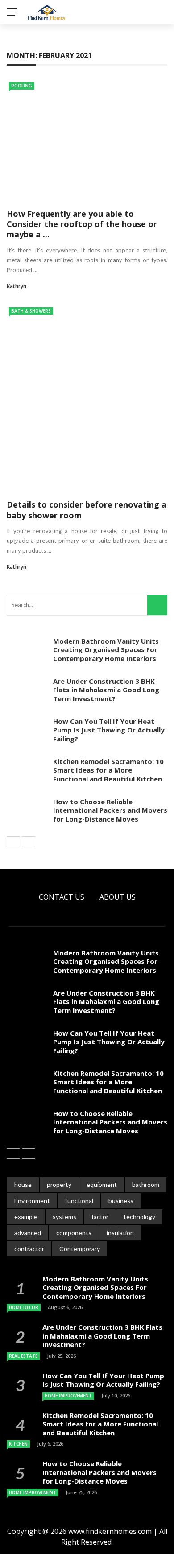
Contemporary (79, 1248)
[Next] (28, 841)
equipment (102, 1184)
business (120, 1200)
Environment (32, 1200)
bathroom (145, 1184)
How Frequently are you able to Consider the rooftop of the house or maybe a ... (82, 224)
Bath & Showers (31, 311)
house (23, 1184)
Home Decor (23, 1307)
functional (79, 1200)
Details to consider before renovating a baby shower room (86, 509)
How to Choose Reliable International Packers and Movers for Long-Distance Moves (110, 810)
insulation (120, 1232)
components (73, 1232)
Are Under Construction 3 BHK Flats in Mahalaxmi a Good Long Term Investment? (106, 690)
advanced (27, 1232)
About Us (117, 897)
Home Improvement (68, 1396)
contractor (29, 1248)
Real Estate (23, 1356)
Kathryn (16, 286)
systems (64, 1216)
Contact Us (61, 897)
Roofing (21, 86)
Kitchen (18, 1444)
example (25, 1216)
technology (139, 1216)
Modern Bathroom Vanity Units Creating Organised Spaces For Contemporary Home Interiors (106, 649)
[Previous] (13, 841)
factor (99, 1216)
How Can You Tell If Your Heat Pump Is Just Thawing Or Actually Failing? (109, 730)
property (59, 1184)
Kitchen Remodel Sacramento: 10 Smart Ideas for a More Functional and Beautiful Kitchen (108, 770)
